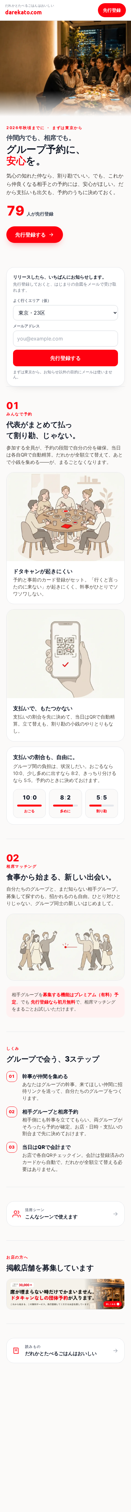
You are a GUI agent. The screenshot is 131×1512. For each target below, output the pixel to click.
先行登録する (30, 234)
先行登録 (112, 10)
